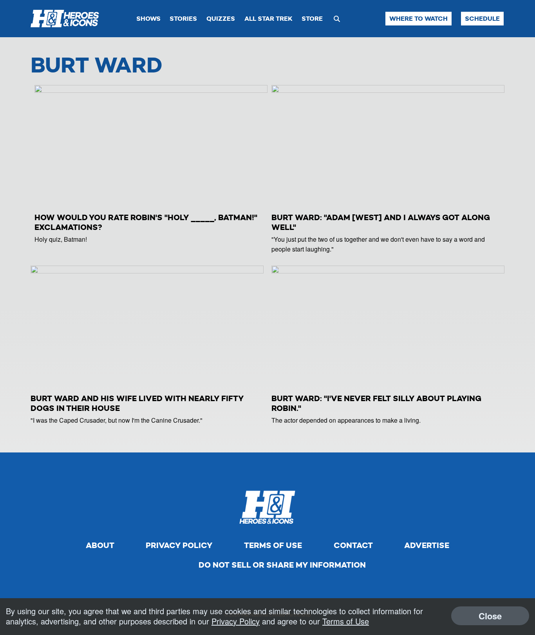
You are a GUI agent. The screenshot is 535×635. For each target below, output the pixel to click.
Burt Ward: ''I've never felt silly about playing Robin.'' (376, 403)
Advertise (426, 545)
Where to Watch (418, 18)
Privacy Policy (179, 545)
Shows (148, 18)
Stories (183, 18)
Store (312, 18)
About (100, 545)
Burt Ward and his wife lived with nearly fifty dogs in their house (137, 403)
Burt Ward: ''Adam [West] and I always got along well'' (380, 222)
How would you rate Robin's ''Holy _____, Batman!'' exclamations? (145, 222)
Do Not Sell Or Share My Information (282, 565)
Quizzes (220, 18)
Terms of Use (273, 545)
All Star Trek (268, 18)
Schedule (482, 18)
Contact (353, 545)
